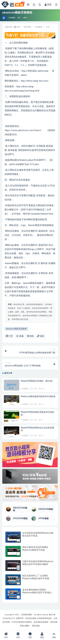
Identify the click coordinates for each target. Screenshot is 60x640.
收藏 (21, 336)
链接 (41, 336)
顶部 (54, 637)
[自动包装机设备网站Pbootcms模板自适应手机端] (13, 537)
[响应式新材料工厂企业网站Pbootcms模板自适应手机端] (13, 579)
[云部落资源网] (4, 17)
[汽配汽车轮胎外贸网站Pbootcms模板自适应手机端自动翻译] (13, 565)
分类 (18, 637)
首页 (18, 27)
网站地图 (36, 626)
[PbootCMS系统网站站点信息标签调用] (11, 431)
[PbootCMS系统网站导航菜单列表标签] (11, 416)
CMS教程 (11, 18)
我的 (42, 637)
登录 (49, 5)
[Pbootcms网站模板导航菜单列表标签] (11, 400)
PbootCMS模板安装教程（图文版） (37, 381)
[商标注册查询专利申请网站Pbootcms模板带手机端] (13, 551)
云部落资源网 (26, 615)
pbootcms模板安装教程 (16, 329)
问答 (30, 637)
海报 (31, 336)
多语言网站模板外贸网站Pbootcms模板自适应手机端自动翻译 (37, 593)
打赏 (10, 336)
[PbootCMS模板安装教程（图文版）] (11, 386)
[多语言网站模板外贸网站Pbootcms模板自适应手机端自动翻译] (13, 593)
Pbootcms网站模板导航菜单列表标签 (38, 396)
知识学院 (27, 27)
